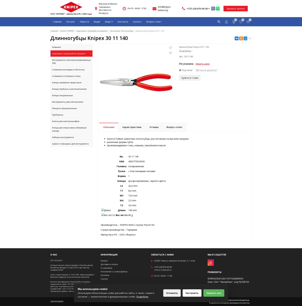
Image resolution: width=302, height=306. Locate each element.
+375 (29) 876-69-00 (163, 267)
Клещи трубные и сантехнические (69, 89)
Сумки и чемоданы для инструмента (70, 143)
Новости (84, 21)
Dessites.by (244, 303)
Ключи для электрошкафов (65, 121)
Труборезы (57, 114)
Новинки (56, 47)
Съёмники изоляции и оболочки (68, 69)
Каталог (70, 21)
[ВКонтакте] (236, 38)
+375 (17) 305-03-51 (163, 270)
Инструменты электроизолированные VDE (71, 62)
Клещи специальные (62, 95)
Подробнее (142, 296)
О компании (106, 268)
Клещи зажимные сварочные (66, 82)
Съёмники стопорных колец (66, 76)
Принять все (213, 293)
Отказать (172, 293)
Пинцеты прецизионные (64, 108)
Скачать (137, 21)
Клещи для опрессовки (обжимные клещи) (69, 129)
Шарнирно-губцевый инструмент (69, 53)
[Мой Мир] (245, 38)
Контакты (122, 21)
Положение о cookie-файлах (114, 271)
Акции (97, 21)
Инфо (108, 21)
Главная (57, 21)
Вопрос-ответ (154, 21)
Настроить (192, 293)
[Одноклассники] (241, 38)
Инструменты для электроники (67, 101)
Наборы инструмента (63, 137)
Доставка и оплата (109, 264)
